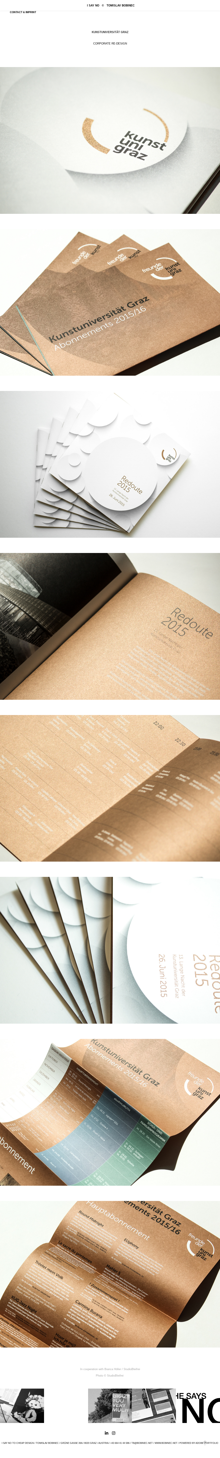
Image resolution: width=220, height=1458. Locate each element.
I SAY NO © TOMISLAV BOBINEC (110, 5)
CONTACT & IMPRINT (23, 12)
